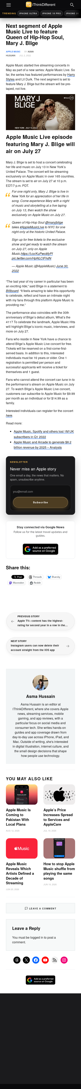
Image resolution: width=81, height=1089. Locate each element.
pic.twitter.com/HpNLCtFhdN (31, 258)
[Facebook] (35, 960)
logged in (36, 937)
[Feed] (54, 960)
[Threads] (16, 960)
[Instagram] (64, 960)
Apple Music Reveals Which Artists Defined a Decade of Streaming (20, 873)
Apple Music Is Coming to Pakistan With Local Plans (18, 817)
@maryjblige (54, 222)
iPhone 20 (72, 13)
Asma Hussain (40, 696)
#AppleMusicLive (32, 227)
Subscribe (40, 502)
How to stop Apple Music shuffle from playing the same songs (59, 871)
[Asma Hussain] (40, 682)
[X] (26, 960)
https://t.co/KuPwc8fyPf (37, 253)
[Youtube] (45, 960)
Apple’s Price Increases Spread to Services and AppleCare (58, 817)
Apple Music (13, 51)
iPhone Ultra (28, 13)
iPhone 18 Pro (51, 13)
